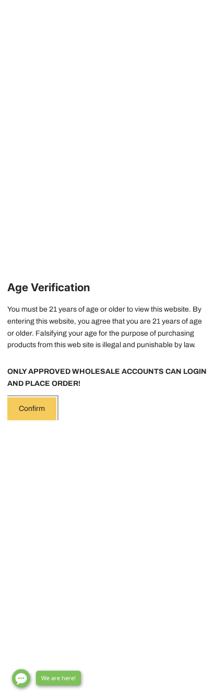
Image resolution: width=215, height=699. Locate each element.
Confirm (32, 408)
